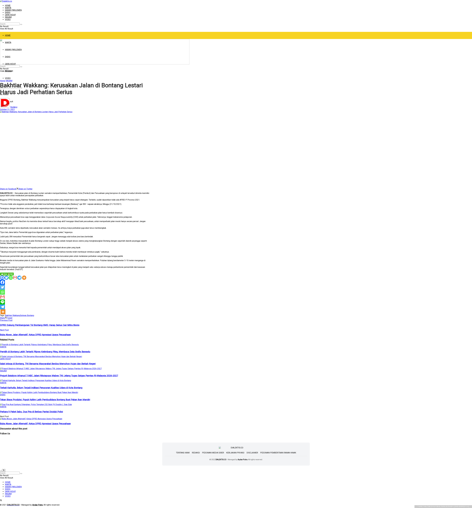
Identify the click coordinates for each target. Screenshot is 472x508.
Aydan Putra (242, 460)
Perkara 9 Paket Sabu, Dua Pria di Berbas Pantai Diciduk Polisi (31, 411)
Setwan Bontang (27, 315)
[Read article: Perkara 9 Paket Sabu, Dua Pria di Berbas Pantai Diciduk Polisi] (74, 404)
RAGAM (8, 17)
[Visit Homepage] (6, 1)
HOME (7, 5)
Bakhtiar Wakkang (12, 315)
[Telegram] (19, 278)
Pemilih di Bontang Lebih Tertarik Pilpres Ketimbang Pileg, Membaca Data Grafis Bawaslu (45, 351)
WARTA (8, 8)
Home (2, 81)
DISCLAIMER (252, 453)
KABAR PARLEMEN (13, 10)
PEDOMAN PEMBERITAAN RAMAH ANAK (278, 453)
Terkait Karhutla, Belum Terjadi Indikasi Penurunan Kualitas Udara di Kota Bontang (41, 387)
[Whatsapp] (11, 278)
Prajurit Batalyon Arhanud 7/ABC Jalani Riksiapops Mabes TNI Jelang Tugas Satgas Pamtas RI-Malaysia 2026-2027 (59, 375)
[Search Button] (21, 24)
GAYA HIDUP (10, 15)
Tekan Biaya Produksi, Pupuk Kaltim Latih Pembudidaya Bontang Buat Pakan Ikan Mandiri (45, 399)
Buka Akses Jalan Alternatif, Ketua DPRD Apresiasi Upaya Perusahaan (35, 423)
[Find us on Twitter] (1, 500)
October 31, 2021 (7, 109)
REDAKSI (196, 453)
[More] (24, 278)
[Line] (2, 302)
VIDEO (8, 19)
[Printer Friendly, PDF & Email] (7, 274)
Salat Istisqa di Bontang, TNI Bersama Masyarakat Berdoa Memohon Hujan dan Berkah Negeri (48, 363)
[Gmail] (15, 278)
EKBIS (7, 12)
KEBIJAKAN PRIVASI (235, 453)
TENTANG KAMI (183, 453)
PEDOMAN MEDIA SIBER (213, 453)
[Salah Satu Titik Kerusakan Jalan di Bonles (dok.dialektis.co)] (74, 149)
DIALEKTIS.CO (221, 460)
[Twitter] (6, 278)
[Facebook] (2, 278)
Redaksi (13, 107)
